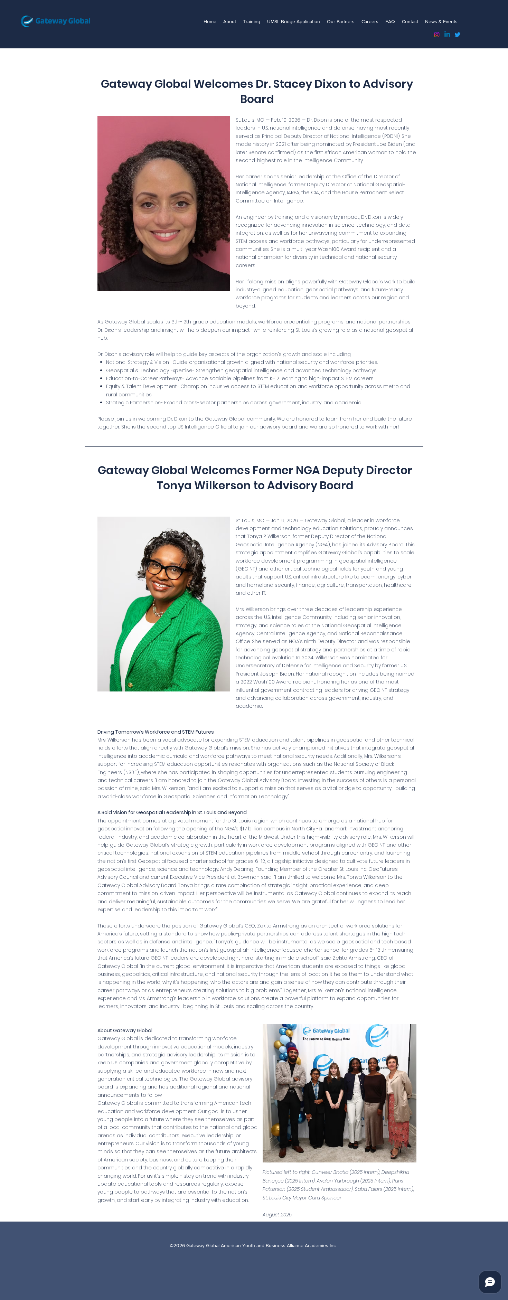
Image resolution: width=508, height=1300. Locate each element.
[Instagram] (436, 34)
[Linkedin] (447, 34)
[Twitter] (457, 34)
